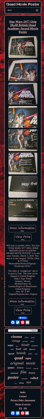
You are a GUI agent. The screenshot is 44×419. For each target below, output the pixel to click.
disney (20, 367)
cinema (16, 337)
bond (18, 349)
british (21, 353)
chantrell (35, 368)
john (30, 354)
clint (26, 337)
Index (23, 392)
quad (18, 358)
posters (35, 345)
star (28, 382)
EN (20, 408)
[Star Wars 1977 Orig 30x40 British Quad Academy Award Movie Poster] (23, 47)
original (17, 363)
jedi (25, 349)
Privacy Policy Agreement (23, 400)
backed (28, 368)
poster (13, 377)
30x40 (25, 345)
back (36, 354)
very (17, 346)
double (33, 338)
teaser (24, 379)
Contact (23, 396)
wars (10, 345)
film (23, 372)
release (21, 383)
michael (25, 341)
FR (25, 408)
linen (32, 341)
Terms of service (23, 404)
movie (30, 363)
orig (15, 383)
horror (32, 373)
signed (11, 353)
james (11, 367)
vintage (16, 340)
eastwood (14, 373)
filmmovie (32, 349)
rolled (34, 378)
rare (28, 358)
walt (12, 349)
